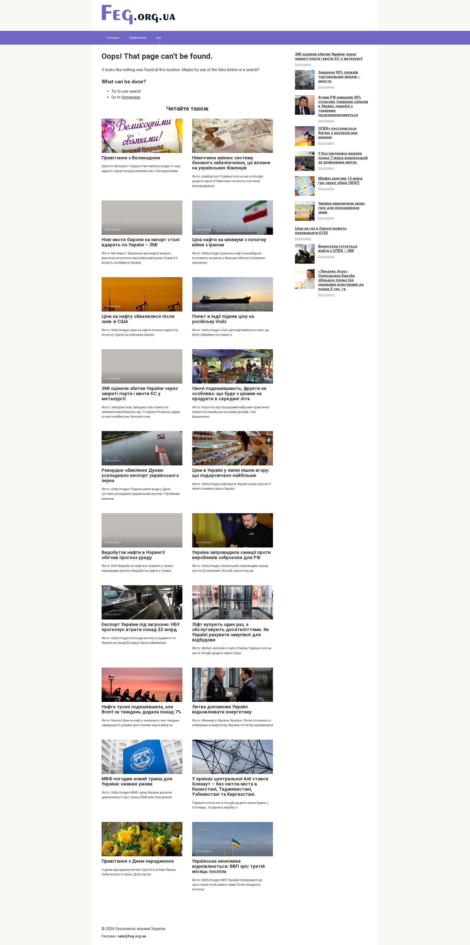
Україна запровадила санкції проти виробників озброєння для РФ (231, 554)
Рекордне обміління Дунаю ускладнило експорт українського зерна (140, 475)
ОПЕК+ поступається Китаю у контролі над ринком (338, 132)
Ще (158, 37)
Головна (112, 37)
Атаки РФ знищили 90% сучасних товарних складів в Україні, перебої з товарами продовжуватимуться (343, 106)
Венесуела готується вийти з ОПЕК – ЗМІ (337, 248)
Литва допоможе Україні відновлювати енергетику (222, 709)
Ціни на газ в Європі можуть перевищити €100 (321, 230)
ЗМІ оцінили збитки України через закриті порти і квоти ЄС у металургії (140, 393)
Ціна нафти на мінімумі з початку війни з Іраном (229, 242)
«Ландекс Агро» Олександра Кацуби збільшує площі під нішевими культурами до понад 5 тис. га (341, 280)
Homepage (130, 97)
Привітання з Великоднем (131, 158)
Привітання (137, 37)
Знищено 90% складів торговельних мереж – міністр (339, 76)
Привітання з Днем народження (138, 861)
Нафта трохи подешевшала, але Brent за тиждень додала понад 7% (141, 709)
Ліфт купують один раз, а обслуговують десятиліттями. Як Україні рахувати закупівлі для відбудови (230, 632)
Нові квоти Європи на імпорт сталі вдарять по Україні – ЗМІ (141, 242)
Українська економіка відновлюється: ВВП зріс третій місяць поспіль (228, 866)
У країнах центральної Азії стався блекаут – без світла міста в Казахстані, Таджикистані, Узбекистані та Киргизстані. (230, 786)
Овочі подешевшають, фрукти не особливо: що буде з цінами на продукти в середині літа (229, 393)
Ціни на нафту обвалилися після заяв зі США (138, 318)
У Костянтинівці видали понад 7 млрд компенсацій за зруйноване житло (343, 157)
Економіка (303, 64)
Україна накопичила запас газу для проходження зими (341, 207)
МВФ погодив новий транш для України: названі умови (137, 781)
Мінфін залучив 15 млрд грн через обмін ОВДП (340, 180)
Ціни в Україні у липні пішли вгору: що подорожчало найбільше (231, 472)
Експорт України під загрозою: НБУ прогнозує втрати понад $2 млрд (141, 627)
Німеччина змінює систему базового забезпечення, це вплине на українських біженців (231, 163)
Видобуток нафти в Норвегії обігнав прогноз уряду (133, 554)
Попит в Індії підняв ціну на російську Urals (223, 318)
